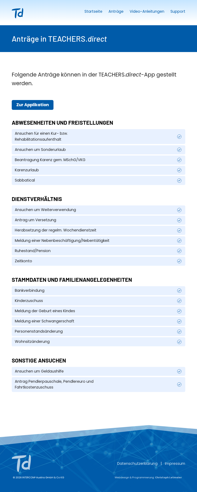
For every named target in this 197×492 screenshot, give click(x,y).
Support (177, 11)
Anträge (116, 11)
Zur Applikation (32, 105)
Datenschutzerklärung (137, 463)
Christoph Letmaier (168, 477)
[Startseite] (21, 465)
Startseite (93, 11)
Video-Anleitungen (147, 11)
